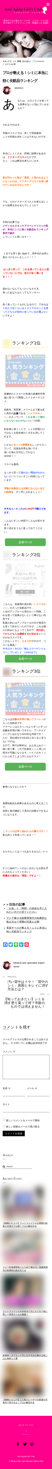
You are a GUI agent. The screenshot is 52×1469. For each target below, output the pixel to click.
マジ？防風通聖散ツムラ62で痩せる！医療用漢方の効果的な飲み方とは (25, 1268)
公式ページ (25, 542)
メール (32, 1088)
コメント (9, 1051)
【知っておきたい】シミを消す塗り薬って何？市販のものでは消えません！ (24, 1000)
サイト (6, 1104)
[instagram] (32, 1443)
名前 (7, 1088)
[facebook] (17, 1443)
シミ (14, 61)
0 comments (39, 61)
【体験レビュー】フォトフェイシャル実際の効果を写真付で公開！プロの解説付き (25, 1224)
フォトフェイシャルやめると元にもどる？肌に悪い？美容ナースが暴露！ (25, 1312)
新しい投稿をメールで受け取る (23, 1126)
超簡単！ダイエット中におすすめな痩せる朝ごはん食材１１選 (25, 1356)
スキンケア (7, 61)
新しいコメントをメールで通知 (23, 1120)
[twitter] (24, 1443)
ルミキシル (35, 745)
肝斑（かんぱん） (24, 61)
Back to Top (26, 1425)
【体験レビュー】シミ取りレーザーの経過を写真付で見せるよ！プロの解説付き (25, 1401)
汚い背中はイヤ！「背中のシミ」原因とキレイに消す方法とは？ (28, 983)
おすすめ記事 (10, 64)
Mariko (19, 88)
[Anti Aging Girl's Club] (26, 14)
